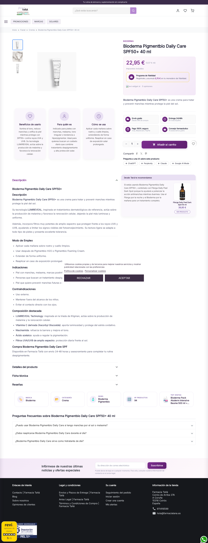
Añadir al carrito (164, 144)
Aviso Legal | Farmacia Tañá (74, 499)
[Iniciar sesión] (178, 10)
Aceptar (124, 277)
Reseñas (17, 384)
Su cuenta (111, 485)
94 (135, 400)
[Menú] (6, 22)
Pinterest (146, 153)
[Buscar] (133, 10)
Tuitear (141, 153)
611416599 (162, 508)
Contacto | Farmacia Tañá (26, 492)
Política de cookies (73, 270)
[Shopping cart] (193, 10)
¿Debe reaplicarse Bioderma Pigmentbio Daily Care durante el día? (50, 433)
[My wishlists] (185, 10)
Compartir (137, 153)
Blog (14, 496)
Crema (65, 400)
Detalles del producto (25, 366)
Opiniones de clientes (23, 504)
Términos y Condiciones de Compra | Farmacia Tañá (79, 505)
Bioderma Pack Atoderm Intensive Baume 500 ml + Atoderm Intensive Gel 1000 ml (180, 400)
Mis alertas (111, 504)
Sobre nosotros (20, 500)
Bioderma (128, 41)
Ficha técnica (20, 375)
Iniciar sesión (113, 496)
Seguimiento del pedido (118, 492)
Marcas (38, 21)
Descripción (19, 180)
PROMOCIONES (20, 21)
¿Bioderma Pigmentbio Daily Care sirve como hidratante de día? (49, 441)
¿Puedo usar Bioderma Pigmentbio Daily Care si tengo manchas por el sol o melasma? (61, 425)
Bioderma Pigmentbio (104, 400)
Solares (53, 21)
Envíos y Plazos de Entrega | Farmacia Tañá (79, 494)
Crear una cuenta (115, 500)
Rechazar (83, 277)
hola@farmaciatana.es (169, 513)
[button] (126, 144)
